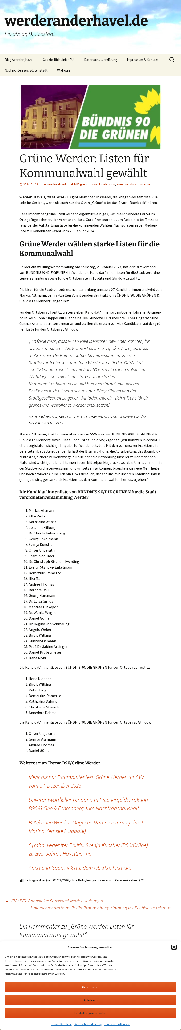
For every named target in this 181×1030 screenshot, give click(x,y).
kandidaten (107, 184)
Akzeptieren (90, 987)
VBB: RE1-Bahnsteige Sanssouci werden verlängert (54, 901)
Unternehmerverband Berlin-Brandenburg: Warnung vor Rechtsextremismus (103, 908)
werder (145, 184)
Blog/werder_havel (19, 59)
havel (94, 184)
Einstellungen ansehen (90, 1013)
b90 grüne (81, 184)
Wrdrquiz (63, 70)
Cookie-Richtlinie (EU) (59, 59)
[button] (174, 947)
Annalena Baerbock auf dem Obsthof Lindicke (80, 867)
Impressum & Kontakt (117, 1024)
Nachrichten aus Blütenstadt (26, 70)
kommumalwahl (127, 184)
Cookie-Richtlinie (61, 1024)
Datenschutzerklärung (88, 1024)
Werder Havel (56, 184)
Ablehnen (91, 1000)
